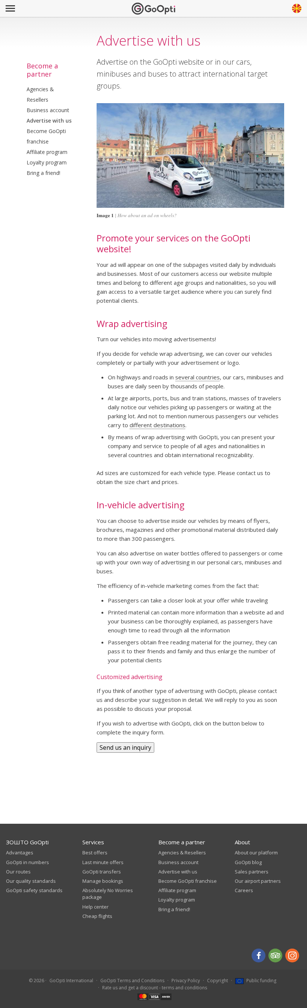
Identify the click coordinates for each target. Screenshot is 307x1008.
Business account (48, 110)
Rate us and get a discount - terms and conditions (154, 987)
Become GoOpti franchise (46, 136)
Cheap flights (97, 916)
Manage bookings (102, 881)
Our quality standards (31, 881)
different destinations (157, 425)
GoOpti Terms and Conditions (132, 980)
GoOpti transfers (101, 871)
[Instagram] (292, 955)
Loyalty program (47, 162)
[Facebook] (258, 955)
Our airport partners (258, 881)
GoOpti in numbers (27, 862)
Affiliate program (47, 151)
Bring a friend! (43, 172)
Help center (95, 906)
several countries (197, 377)
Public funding (260, 980)
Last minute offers (103, 862)
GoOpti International (71, 980)
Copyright (217, 980)
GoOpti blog (248, 862)
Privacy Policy (185, 980)
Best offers (94, 852)
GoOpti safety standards (34, 890)
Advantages (19, 852)
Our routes (18, 871)
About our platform (256, 852)
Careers (244, 890)
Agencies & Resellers (40, 94)
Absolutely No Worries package (107, 893)
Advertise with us (49, 120)
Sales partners (251, 871)
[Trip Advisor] (275, 955)
